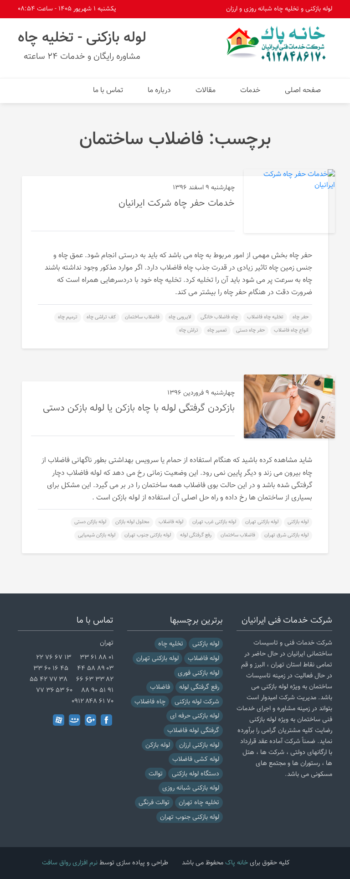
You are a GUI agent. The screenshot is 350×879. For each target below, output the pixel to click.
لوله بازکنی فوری (198, 673)
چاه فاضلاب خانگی (219, 317)
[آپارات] (58, 720)
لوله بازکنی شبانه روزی (190, 788)
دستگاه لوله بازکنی (195, 774)
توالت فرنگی (154, 802)
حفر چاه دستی (250, 330)
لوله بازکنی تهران (261, 522)
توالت (156, 774)
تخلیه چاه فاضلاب (265, 317)
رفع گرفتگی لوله (195, 535)
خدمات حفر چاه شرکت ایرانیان (176, 203)
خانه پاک (236, 863)
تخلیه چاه (170, 644)
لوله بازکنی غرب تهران (214, 522)
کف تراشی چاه (101, 317)
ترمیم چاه (67, 317)
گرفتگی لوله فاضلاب (193, 730)
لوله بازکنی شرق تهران (286, 535)
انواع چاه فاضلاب (291, 330)
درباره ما (159, 90)
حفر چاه (301, 317)
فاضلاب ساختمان (142, 317)
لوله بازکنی (298, 522)
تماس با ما (108, 90)
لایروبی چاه (180, 317)
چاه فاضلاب (149, 702)
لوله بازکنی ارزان (199, 745)
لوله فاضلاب (171, 522)
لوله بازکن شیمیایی (96, 535)
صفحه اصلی (303, 90)
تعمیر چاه (217, 330)
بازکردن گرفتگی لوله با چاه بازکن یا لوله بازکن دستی (139, 408)
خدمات (250, 90)
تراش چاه (188, 330)
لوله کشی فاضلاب (195, 759)
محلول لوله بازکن (132, 522)
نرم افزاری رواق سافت (70, 863)
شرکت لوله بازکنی (197, 702)
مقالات (206, 90)
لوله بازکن (157, 745)
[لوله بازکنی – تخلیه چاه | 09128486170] (277, 44)
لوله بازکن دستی (90, 522)
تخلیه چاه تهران (199, 802)
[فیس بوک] (106, 720)
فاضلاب (160, 687)
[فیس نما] (74, 720)
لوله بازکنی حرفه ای (194, 716)
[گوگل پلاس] (90, 720)
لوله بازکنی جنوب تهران (147, 535)
